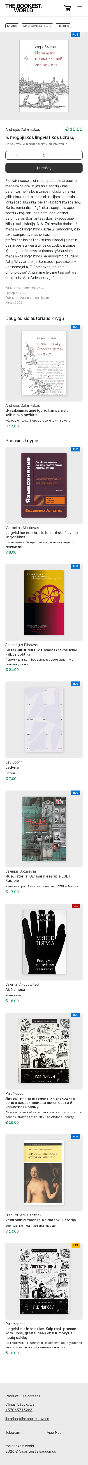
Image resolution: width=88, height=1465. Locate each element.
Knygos (12, 25)
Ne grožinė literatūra (37, 25)
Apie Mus (54, 1432)
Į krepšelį (44, 168)
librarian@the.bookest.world (27, 1419)
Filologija (63, 25)
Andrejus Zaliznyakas (22, 129)
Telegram (12, 1432)
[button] (67, 8)
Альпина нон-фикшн (35, 298)
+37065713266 (18, 1410)
